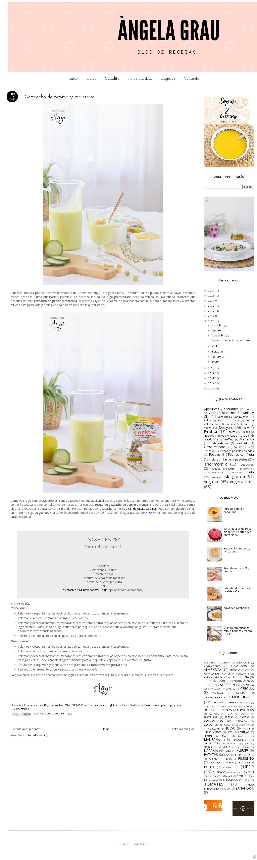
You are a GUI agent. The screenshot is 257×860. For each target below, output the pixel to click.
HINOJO (250, 724)
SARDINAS (226, 776)
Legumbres (238, 435)
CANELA (230, 688)
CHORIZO (218, 702)
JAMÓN (246, 728)
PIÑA (231, 762)
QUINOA (217, 772)
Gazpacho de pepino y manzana (60, 97)
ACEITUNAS (209, 662)
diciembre (217, 325)
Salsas (214, 459)
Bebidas (213, 413)
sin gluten (111, 705)
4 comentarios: (21, 708)
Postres (214, 454)
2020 (211, 306)
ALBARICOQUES (212, 666)
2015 (211, 373)
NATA (227, 751)
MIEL (247, 743)
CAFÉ (210, 685)
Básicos (222, 420)
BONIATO (209, 681)
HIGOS (238, 724)
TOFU (246, 779)
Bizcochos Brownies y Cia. (229, 415)
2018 (211, 316)
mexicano (216, 477)
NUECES (242, 750)
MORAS (208, 747)
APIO (247, 670)
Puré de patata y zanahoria (234, 510)
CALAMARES (214, 689)
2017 (211, 321)
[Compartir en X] (22, 714)
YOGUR (227, 788)
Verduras (247, 464)
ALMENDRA (212, 669)
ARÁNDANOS (211, 673)
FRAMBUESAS (211, 717)
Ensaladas (211, 431)
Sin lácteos (136, 705)
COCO (246, 702)
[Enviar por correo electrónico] (14, 714)
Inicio (73, 79)
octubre (216, 330)
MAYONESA (240, 739)
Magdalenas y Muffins (218, 439)
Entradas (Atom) (37, 735)
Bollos (207, 420)
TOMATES (213, 784)
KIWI (229, 732)
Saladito (112, 79)
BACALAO (221, 677)
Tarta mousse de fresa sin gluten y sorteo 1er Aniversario (238, 532)
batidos (215, 468)
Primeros (86, 705)
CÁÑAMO (234, 706)
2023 (211, 290)
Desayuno (226, 427)
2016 (211, 368)
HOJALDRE (214, 728)
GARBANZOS (213, 721)
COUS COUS (218, 706)
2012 (211, 388)
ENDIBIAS (209, 710)
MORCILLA (224, 747)
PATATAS (211, 754)
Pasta (246, 447)
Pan (236, 447)
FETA (229, 713)
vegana (162, 705)
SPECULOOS (230, 780)
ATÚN (227, 673)
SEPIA (240, 776)
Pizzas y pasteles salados (237, 451)
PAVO (227, 754)
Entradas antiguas (183, 729)
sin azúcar (99, 705)
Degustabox (43, 513)
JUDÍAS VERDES (212, 732)
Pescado (209, 451)
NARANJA (211, 750)
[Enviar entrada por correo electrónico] (69, 713)
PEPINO (76, 705)
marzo (215, 351)
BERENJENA (240, 677)
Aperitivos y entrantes (221, 409)
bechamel (245, 468)
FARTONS (214, 713)
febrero (216, 356)
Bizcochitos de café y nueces (236, 570)
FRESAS (229, 717)
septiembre (218, 335)
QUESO (247, 766)
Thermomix (150, 705)
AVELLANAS (243, 673)
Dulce (91, 79)
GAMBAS (244, 717)
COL (206, 706)
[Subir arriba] (254, 857)
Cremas (230, 424)
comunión (235, 472)
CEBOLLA (247, 688)
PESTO (228, 758)
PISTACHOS (217, 762)
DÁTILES (247, 706)
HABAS (226, 724)
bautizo (230, 468)
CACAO (250, 681)
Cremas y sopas (33, 705)
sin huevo (123, 705)
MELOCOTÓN (212, 743)
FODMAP (244, 713)
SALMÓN (249, 772)
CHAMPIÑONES (213, 697)
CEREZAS (241, 692)
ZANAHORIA (245, 788)
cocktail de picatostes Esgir (140, 508)
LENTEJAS (243, 732)
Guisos (245, 432)
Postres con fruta (241, 454)
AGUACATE (242, 662)
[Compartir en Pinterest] (29, 714)
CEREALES (218, 692)
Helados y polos (214, 435)
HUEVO (230, 728)
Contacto (191, 79)
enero (215, 361)
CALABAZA (247, 685)
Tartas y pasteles (234, 459)
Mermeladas (220, 443)
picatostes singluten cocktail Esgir (85, 590)
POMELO (227, 767)
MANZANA (64, 705)
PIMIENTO (246, 758)
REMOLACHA (233, 772)
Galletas (231, 432)
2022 (211, 295)
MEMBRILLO (232, 743)
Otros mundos (214, 447)
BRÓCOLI (224, 681)
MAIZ (225, 736)
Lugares (168, 79)
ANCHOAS (235, 670)
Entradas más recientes (26, 729)
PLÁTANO (244, 762)
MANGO (242, 736)
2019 (211, 311)
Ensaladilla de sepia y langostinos (237, 550)
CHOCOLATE (241, 697)
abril (214, 346)
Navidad (242, 443)
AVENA (208, 677)
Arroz (250, 409)
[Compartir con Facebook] (25, 714)
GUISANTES (211, 725)
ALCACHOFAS (239, 666)
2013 (211, 383)
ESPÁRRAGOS (245, 710)
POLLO (209, 767)
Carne (236, 420)
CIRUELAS (232, 702)
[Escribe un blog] (18, 714)
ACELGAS (225, 662)
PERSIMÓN (213, 758)
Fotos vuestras (140, 79)
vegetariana (174, 705)
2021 (211, 300)
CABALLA (238, 681)
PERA (251, 754)
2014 (211, 378)
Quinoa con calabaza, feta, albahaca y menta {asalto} (238, 631)
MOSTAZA (243, 747)
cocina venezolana (214, 472)
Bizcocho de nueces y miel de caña (237, 589)
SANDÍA (212, 776)
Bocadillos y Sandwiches (233, 417)
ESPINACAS (225, 710)
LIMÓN (208, 736)
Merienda (247, 439)
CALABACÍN (226, 685)
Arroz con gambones (236, 608)
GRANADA (241, 721)
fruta (250, 472)
